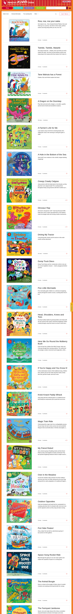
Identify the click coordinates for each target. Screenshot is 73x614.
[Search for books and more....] (67, 8)
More (36, 13)
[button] (67, 1)
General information (16, 13)
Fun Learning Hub (27, 13)
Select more (6, 13)
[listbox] (67, 1)
